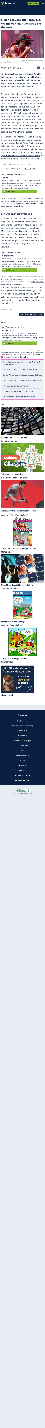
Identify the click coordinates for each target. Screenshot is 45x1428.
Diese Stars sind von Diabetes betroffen (20, 369)
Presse (22, 760)
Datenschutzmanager (22, 741)
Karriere (22, 770)
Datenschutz (22, 736)
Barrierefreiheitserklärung (22, 726)
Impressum (22, 731)
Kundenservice (22, 721)
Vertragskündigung (22, 775)
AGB (22, 750)
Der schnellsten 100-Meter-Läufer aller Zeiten (22, 380)
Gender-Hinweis (22, 755)
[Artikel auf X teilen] (43, 68)
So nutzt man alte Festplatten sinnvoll (19, 396)
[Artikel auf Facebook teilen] (38, 68)
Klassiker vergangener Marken (16, 386)
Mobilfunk (33, 3)
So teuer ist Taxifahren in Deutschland (19, 391)
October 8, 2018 (30, 169)
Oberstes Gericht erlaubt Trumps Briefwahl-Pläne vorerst (21, 363)
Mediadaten (22, 765)
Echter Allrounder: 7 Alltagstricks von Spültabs (22, 375)
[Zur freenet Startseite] (8, 3)
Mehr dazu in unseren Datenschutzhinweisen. (27, 354)
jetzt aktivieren (11, 192)
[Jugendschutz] (22, 790)
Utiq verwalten (22, 745)
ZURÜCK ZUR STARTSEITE (31, 314)
